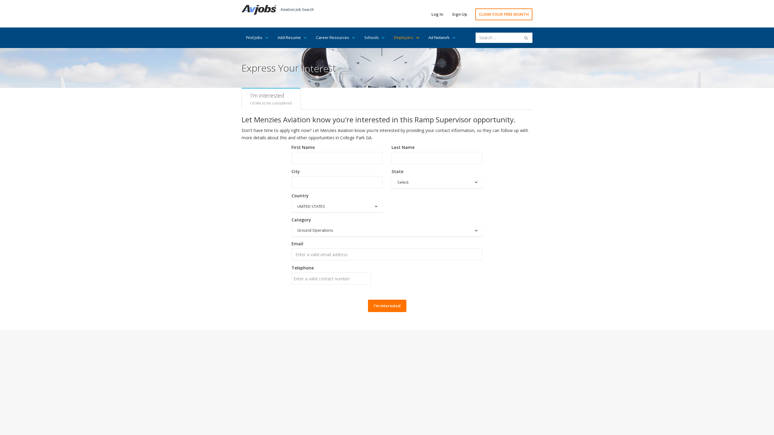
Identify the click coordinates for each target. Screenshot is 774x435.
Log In (437, 14)
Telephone (302, 268)
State (397, 171)
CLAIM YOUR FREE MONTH (504, 14)
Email (297, 243)
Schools (371, 37)
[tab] (271, 99)
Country (300, 195)
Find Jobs (254, 37)
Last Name (403, 147)
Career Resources (332, 37)
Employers (403, 37)
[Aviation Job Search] (259, 9)
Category (301, 220)
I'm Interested (387, 305)
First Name (303, 147)
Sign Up (459, 14)
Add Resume (289, 37)
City (295, 171)
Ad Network (439, 37)
